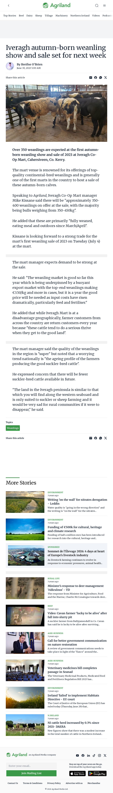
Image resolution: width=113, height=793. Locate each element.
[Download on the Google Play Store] (97, 773)
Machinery (62, 15)
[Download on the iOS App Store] (77, 773)
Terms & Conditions (32, 783)
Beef (21, 15)
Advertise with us (74, 783)
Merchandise (94, 783)
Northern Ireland (79, 15)
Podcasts (107, 15)
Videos (96, 15)
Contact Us (13, 783)
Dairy (29, 15)
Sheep (38, 15)
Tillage (49, 15)
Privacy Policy (54, 783)
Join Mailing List (31, 773)
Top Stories (9, 15)
